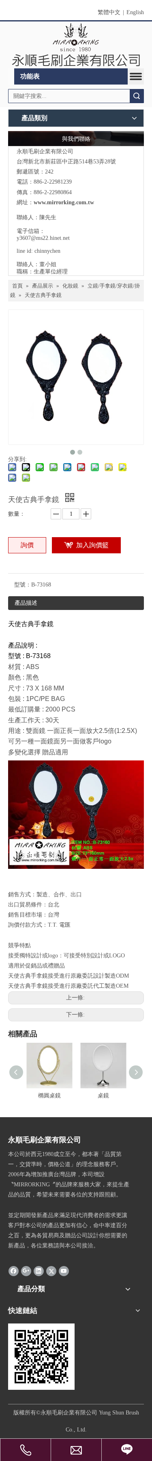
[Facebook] (14, 1271)
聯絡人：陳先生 (36, 217)
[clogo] (76, 45)
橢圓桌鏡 (49, 1096)
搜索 (136, 96)
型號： (22, 585)
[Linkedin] (39, 1271)
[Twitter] (51, 1271)
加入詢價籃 (92, 545)
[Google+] (26, 1271)
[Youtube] (64, 1271)
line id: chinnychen (38, 251)
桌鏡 (103, 1096)
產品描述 (26, 603)
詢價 (27, 545)
